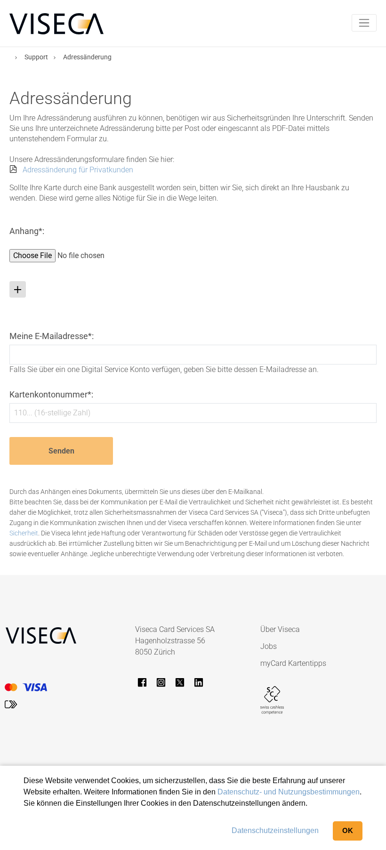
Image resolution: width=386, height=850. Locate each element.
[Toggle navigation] (364, 23)
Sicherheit (23, 533)
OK (347, 830)
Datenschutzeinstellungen (275, 830)
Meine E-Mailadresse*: (51, 336)
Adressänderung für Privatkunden (78, 169)
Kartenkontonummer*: (51, 394)
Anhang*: (26, 231)
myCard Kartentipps (293, 663)
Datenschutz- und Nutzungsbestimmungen (288, 792)
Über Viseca (280, 629)
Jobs (268, 646)
